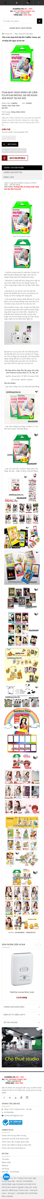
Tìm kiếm (5, 1159)
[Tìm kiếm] (39, 21)
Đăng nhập (6, 1162)
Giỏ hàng (5, 1168)
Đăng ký (5, 1165)
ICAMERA (9, 1196)
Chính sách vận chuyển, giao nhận (15, 1142)
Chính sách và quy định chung (14, 1135)
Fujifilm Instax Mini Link (22, 992)
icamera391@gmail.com (13, 1115)
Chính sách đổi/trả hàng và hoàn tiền (16, 1145)
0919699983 (17, 158)
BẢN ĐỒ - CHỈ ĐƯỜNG (10, 1172)
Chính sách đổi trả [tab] (13, 172)
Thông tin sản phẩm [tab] (14, 168)
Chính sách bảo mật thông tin (13, 1148)
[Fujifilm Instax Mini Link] (22, 969)
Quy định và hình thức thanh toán (15, 1138)
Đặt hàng (12, 144)
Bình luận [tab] (9, 177)
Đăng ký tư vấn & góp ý (14, 1015)
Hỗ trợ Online (10, 1022)
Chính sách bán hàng (14, 1007)
